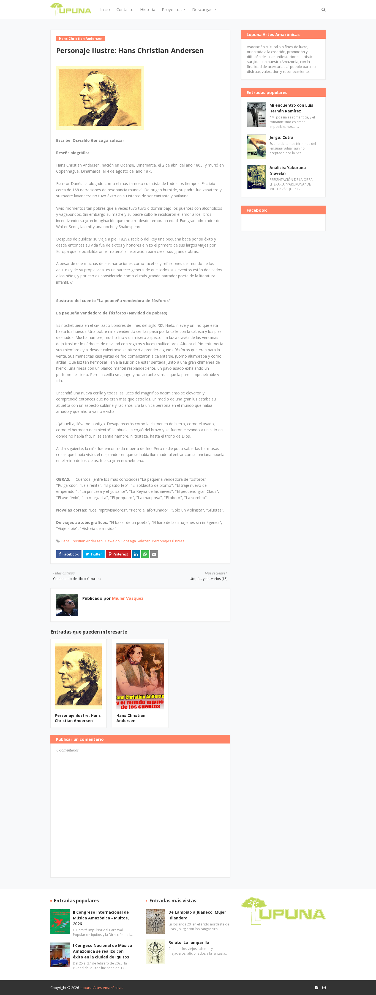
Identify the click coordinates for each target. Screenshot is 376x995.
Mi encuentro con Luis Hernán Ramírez (291, 108)
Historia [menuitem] (147, 9)
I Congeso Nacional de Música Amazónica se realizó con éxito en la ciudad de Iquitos (102, 951)
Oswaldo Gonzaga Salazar (127, 540)
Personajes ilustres (168, 540)
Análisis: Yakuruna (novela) (287, 170)
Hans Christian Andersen (82, 540)
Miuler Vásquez (127, 598)
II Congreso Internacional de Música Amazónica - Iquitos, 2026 (101, 918)
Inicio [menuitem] (105, 9)
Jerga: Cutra (281, 137)
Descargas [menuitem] (202, 9)
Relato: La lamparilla (188, 942)
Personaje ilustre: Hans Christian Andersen (78, 718)
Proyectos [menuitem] (172, 9)
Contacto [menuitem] (124, 9)
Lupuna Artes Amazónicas (101, 987)
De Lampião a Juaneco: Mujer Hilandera (197, 915)
